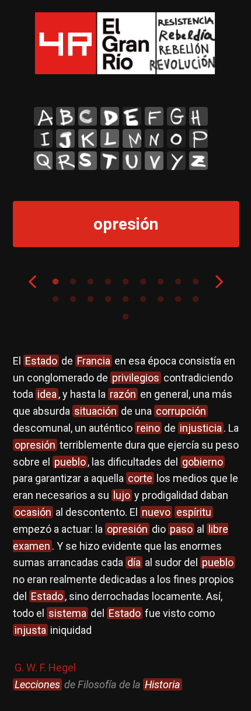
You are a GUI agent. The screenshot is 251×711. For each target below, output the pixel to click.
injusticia (201, 428)
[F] (154, 116)
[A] (43, 116)
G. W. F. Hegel (45, 667)
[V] (154, 160)
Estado (41, 361)
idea (47, 394)
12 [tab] (90, 299)
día (134, 562)
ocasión (33, 512)
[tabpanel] (126, 523)
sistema (67, 613)
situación (95, 411)
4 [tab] (108, 281)
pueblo (70, 462)
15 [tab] (143, 299)
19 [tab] (125, 316)
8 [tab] (178, 281)
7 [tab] (160, 281)
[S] (87, 160)
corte (140, 478)
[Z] (198, 160)
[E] (132, 116)
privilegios (135, 378)
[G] (176, 116)
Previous (32, 281)
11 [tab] (73, 299)
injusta (30, 630)
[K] (87, 138)
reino (148, 428)
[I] (43, 138)
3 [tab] (90, 281)
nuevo (156, 512)
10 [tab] (55, 299)
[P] (198, 138)
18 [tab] (195, 299)
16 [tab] (160, 299)
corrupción (181, 411)
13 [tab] (108, 299)
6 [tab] (143, 281)
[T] (109, 160)
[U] (132, 160)
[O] (176, 138)
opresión (35, 445)
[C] (87, 116)
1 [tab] (55, 281)
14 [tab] (125, 299)
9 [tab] (195, 281)
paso (181, 529)
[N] (154, 138)
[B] (65, 116)
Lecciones (37, 684)
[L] (109, 138)
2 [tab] (73, 281)
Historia (162, 684)
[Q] (43, 160)
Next (219, 281)
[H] (198, 116)
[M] (132, 138)
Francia (93, 361)
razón (123, 394)
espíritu (193, 512)
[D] (109, 116)
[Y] (176, 160)
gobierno (202, 462)
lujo (121, 495)
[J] (65, 138)
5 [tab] (125, 281)
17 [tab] (178, 299)
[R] (65, 160)
